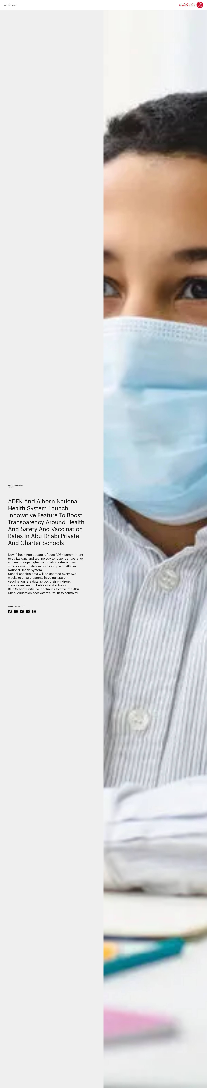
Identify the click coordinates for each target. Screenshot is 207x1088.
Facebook (22, 611)
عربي (14, 4)
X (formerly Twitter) (16, 611)
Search (9, 5)
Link (10, 611)
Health (11, 487)
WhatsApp (34, 611)
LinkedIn (28, 611)
